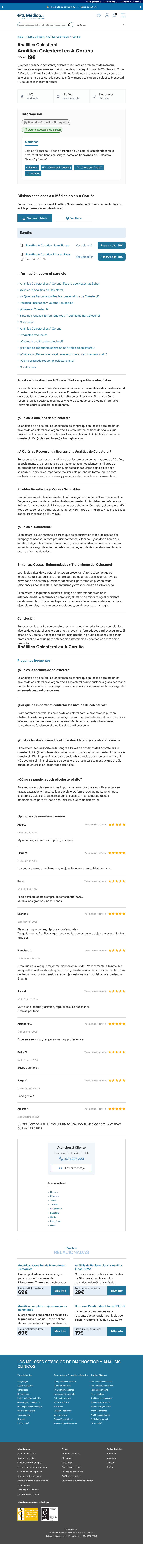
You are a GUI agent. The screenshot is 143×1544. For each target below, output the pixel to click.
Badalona (54, 1213)
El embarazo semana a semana (32, 1467)
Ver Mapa (76, 218)
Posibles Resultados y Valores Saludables (46, 302)
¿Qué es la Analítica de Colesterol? (42, 290)
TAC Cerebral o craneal (64, 1390)
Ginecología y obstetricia (28, 1402)
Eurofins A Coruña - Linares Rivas (48, 254)
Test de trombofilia (62, 1385)
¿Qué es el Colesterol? (34, 309)
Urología (21, 1419)
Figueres (54, 1196)
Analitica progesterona (101, 1406)
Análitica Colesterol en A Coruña (40, 328)
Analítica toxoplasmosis (101, 1398)
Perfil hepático (97, 1394)
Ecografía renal (60, 1415)
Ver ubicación (84, 245)
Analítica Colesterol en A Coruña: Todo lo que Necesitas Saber (60, 283)
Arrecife (54, 1204)
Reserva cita (112, 245)
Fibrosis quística (61, 1402)
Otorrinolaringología (26, 1410)
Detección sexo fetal (63, 1419)
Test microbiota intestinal (102, 1385)
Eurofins (26, 232)
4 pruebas (31, 142)
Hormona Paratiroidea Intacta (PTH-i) (100, 1306)
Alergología (22, 1381)
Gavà (52, 1225)
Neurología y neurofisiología (29, 1406)
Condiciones (28, 367)
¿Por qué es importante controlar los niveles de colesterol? (57, 348)
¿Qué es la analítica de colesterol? (41, 341)
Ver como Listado (37, 218)
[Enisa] (49, 1514)
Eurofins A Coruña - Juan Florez (47, 245)
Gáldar (53, 1217)
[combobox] (45, 24)
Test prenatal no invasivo (65, 1381)
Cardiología (22, 1390)
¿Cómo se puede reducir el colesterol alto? (47, 360)
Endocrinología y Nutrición (29, 1398)
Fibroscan (58, 1406)
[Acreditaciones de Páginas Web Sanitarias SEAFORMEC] (27, 1514)
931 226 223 (74, 1159)
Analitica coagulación (100, 1415)
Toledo (53, 1200)
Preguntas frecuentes (33, 335)
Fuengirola (55, 1221)
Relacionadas (71, 1250)
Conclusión (27, 322)
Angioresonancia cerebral (65, 1423)
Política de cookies (71, 1476)
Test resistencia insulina (101, 1381)
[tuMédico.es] (30, 15)
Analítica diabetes (99, 1410)
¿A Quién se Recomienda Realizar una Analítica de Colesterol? (59, 296)
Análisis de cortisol (99, 1419)
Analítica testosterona (100, 1402)
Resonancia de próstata (64, 1394)
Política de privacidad (72, 1471)
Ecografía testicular (63, 1410)
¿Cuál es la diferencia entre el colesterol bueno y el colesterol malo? (63, 354)
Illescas (54, 1192)
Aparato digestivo (25, 1385)
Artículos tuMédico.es (28, 1489)
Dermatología (23, 1394)
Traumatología (23, 1415)
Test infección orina (99, 1390)
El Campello (56, 1208)
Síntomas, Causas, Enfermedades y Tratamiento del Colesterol (60, 315)
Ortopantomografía (62, 1398)
